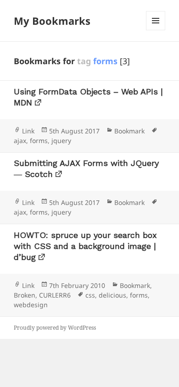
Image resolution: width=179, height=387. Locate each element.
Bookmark (129, 131)
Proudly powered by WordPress (55, 328)
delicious (112, 295)
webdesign (31, 304)
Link (28, 131)
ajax (20, 140)
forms (39, 140)
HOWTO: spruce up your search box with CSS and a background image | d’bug (85, 246)
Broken (24, 295)
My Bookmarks (52, 21)
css (90, 295)
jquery (61, 140)
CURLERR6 (55, 295)
